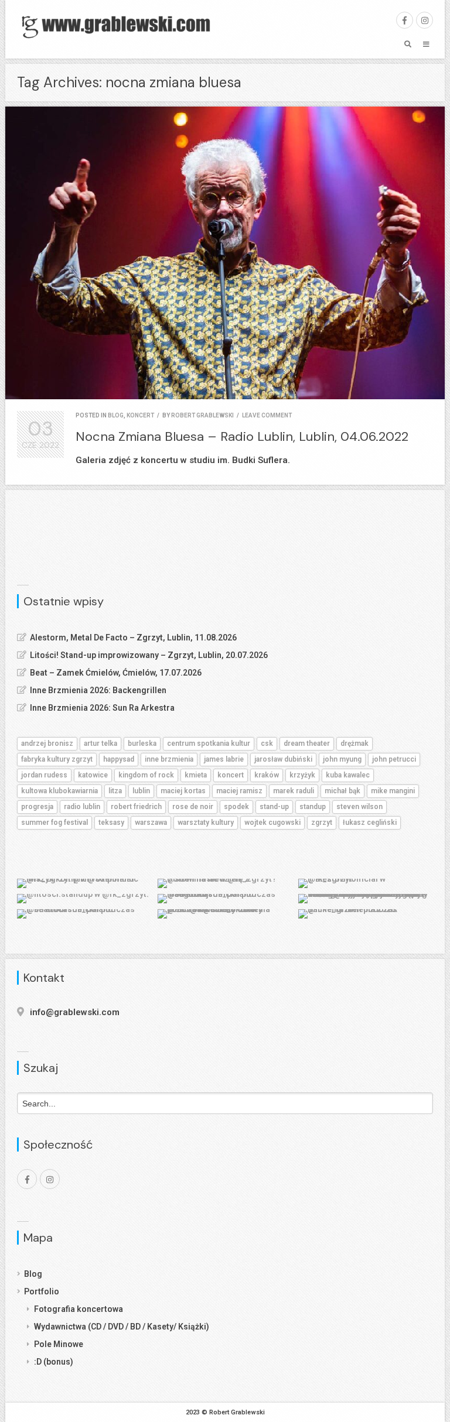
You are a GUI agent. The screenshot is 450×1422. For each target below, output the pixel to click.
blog (116, 415)
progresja (37, 807)
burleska (142, 743)
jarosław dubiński (283, 759)
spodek (236, 807)
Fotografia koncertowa (78, 1309)
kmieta (196, 775)
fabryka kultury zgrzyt (57, 759)
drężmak (354, 743)
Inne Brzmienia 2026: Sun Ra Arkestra (102, 707)
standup (312, 807)
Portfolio (41, 1291)
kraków (266, 775)
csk (267, 743)
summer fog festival (54, 822)
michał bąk (342, 791)
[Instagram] (424, 20)
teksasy (111, 822)
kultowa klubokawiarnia (59, 791)
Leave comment (267, 415)
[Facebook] (404, 20)
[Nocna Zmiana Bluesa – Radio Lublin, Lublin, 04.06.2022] (225, 253)
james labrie (224, 759)
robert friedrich (136, 807)
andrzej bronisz (47, 743)
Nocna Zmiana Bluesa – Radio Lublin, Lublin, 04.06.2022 (242, 436)
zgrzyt (321, 822)
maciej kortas (183, 791)
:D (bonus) (53, 1361)
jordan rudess (44, 775)
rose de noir (192, 807)
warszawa (151, 822)
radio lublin (82, 807)
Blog (33, 1274)
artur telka (100, 743)
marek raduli (293, 791)
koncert (140, 415)
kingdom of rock (146, 775)
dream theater (307, 743)
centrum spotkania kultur (208, 743)
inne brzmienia (169, 759)
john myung (342, 759)
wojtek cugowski (272, 822)
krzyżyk (302, 775)
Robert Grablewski (202, 415)
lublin (141, 791)
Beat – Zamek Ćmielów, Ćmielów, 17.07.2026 (116, 672)
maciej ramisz (239, 791)
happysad (118, 759)
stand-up (274, 807)
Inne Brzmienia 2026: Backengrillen (98, 690)
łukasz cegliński (370, 822)
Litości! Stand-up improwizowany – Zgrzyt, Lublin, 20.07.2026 (149, 655)
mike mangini (393, 791)
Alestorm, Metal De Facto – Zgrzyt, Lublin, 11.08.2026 (133, 637)
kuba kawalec (348, 775)
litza (115, 791)
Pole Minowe (58, 1344)
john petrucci (394, 759)
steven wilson (359, 807)
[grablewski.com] (119, 26)
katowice (93, 775)
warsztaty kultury (206, 822)
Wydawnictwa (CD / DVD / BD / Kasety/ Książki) (121, 1326)
